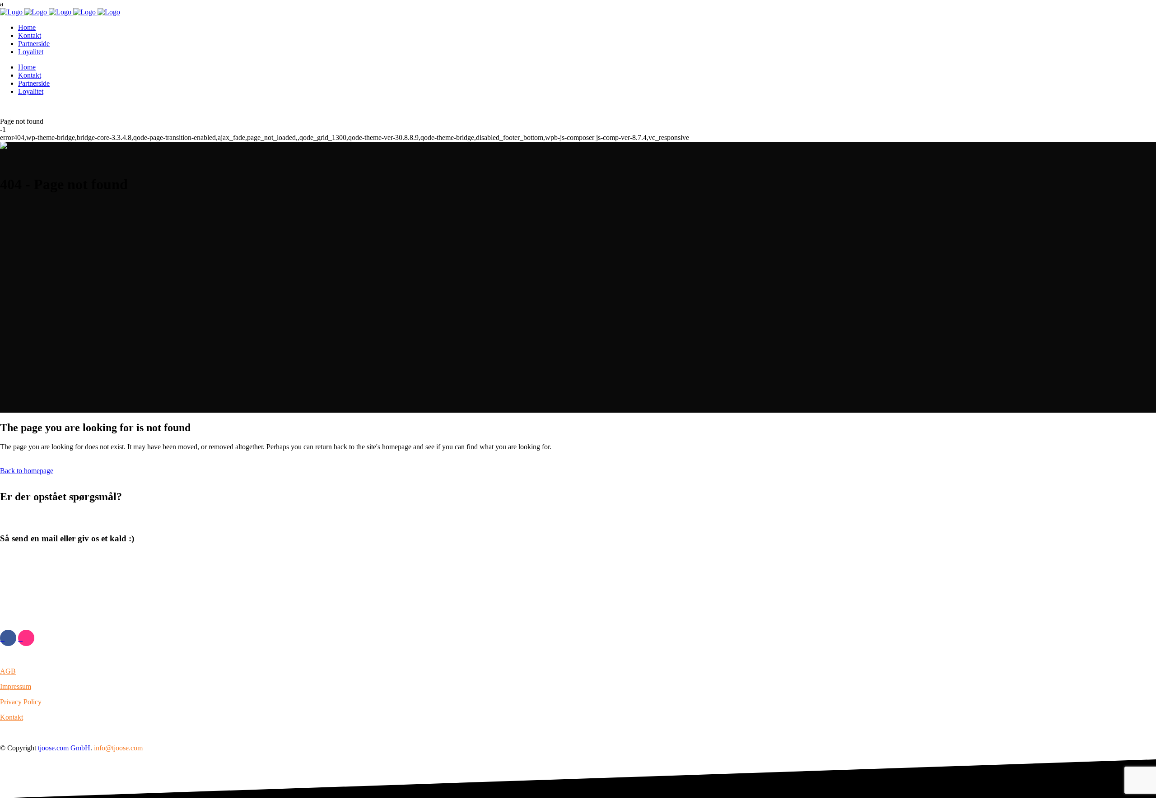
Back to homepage (26, 470)
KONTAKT (18, 582)
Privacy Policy (21, 702)
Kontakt (11, 717)
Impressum (15, 686)
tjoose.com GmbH (64, 748)
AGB (8, 671)
